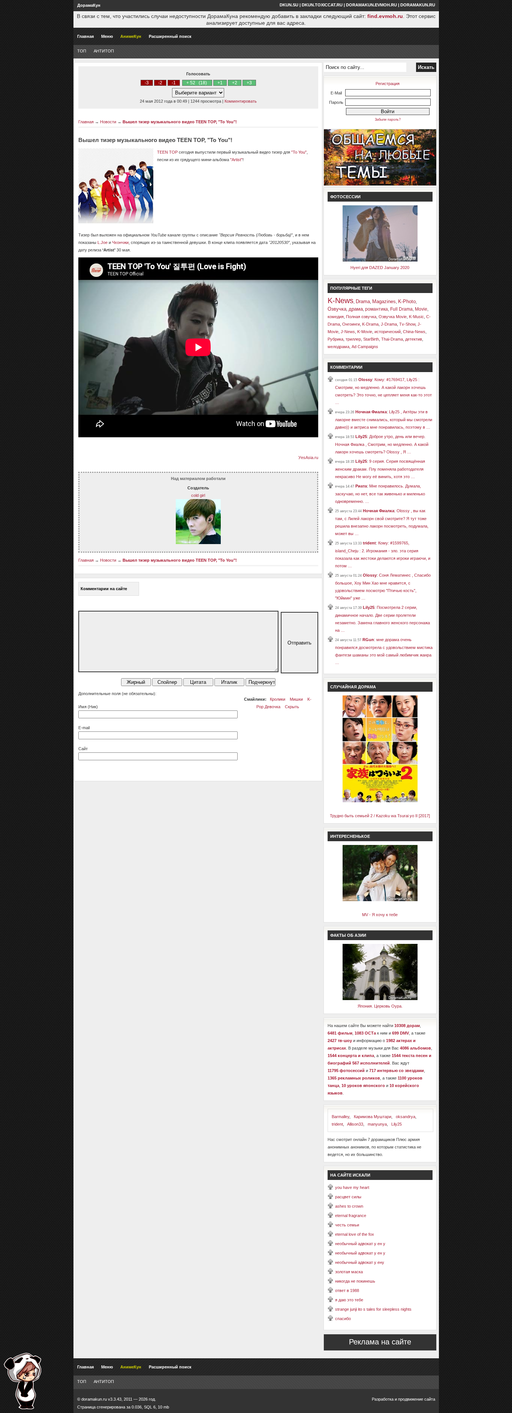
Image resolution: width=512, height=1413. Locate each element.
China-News (414, 331)
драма (356, 309)
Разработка (383, 1399)
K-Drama (370, 324)
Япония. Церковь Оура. (380, 1006)
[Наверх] (22, 1381)
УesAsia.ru (308, 457)
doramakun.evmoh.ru (371, 5)
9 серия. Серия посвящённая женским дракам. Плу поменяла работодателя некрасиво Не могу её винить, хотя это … (380, 469)
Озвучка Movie (393, 316)
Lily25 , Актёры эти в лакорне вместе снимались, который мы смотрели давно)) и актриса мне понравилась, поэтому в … (383, 419)
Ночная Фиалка (371, 412)
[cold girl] (198, 542)
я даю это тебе (349, 1300)
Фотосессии (345, 196)
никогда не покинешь (355, 1281)
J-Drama (389, 324)
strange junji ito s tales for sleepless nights (373, 1309)
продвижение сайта (416, 1399)
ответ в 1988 (347, 1290)
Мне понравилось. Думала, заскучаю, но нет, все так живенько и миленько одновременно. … (380, 494)
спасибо (343, 1318)
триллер (353, 339)
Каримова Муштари (372, 1116)
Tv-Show (407, 324)
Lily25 (361, 436)
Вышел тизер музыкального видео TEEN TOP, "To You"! (180, 122)
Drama (363, 301)
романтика (376, 309)
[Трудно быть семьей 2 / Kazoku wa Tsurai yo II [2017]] (380, 800)
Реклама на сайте (380, 1342)
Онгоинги (351, 324)
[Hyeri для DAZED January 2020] (380, 260)
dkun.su (289, 5)
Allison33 (355, 1124)
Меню (107, 36)
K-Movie (364, 331)
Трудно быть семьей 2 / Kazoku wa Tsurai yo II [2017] (380, 815)
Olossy (365, 379)
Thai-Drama (392, 339)
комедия (336, 316)
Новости (108, 122)
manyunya (377, 1124)
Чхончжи (120, 242)
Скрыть (292, 706)
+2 (234, 82)
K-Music (416, 316)
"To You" (299, 152)
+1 (220, 82)
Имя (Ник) (88, 706)
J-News (348, 331)
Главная (85, 36)
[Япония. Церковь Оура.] (380, 998)
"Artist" (236, 159)
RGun (368, 639)
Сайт (83, 748)
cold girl (198, 495)
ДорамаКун (88, 5)
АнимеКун (130, 36)
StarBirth (371, 339)
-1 (174, 82)
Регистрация (388, 83)
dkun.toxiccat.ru (322, 5)
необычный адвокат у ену (359, 1262)
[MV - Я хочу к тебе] (380, 899)
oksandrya (405, 1116)
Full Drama (401, 309)
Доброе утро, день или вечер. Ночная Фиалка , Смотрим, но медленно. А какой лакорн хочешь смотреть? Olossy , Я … (381, 444)
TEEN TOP (167, 152)
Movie (421, 309)
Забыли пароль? (388, 119)
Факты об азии (348, 935)
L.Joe (102, 242)
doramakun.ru (417, 5)
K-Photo (407, 301)
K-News (340, 300)
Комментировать (241, 101)
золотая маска (349, 1271)
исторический (387, 331)
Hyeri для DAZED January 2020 (379, 267)
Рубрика (335, 339)
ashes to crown (349, 1206)
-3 (147, 82)
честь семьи (347, 1225)
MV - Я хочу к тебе (380, 914)
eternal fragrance (350, 1215)
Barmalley (340, 1116)
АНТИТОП (104, 51)
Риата (361, 486)
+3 (249, 82)
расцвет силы (348, 1197)
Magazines (384, 301)
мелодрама (338, 346)
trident (369, 543)
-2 (160, 82)
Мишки (296, 699)
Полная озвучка (361, 316)
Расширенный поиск (170, 36)
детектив (413, 339)
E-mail (84, 727)
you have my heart (352, 1187)
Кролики (277, 699)
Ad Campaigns (365, 346)
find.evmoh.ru (385, 16)
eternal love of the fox (354, 1234)
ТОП (81, 51)
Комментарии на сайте (104, 588)
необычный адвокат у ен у (360, 1243)
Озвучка (337, 309)
